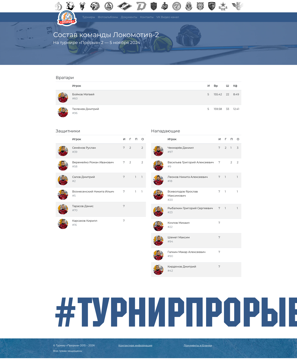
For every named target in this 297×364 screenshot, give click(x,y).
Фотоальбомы (108, 17)
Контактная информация (135, 345)
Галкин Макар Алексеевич (187, 252)
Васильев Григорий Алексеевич (191, 162)
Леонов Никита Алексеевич (188, 177)
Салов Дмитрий (83, 177)
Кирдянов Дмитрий (182, 266)
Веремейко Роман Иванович (93, 162)
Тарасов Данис (83, 206)
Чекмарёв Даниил (181, 147)
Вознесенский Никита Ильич (93, 191)
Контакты (147, 17)
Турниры (88, 17)
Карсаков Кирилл (84, 220)
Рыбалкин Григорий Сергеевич (190, 208)
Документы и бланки (198, 345)
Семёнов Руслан (84, 147)
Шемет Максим (179, 237)
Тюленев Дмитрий (85, 109)
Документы (129, 17)
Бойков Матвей (83, 94)
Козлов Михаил (179, 222)
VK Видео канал (167, 17)
